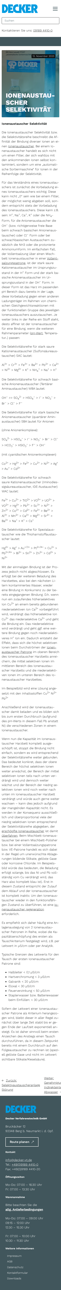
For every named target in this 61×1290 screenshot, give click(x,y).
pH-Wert (37, 333)
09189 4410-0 (43, 30)
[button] (55, 9)
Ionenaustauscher (21, 146)
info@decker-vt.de (18, 1160)
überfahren (10, 835)
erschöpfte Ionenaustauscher (23, 831)
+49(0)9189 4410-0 (25, 1164)
